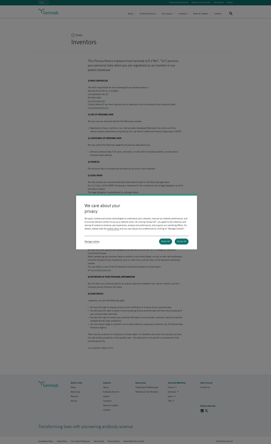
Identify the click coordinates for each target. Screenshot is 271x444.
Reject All (165, 241)
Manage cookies (92, 242)
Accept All (181, 241)
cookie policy (113, 229)
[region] (136, 222)
